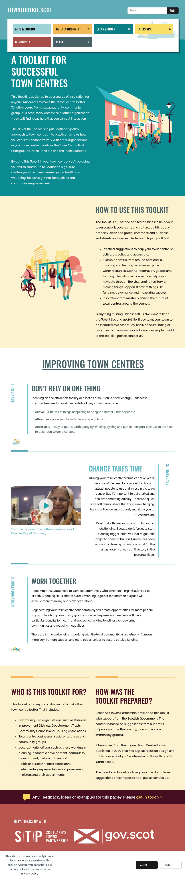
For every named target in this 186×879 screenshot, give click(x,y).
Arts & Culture (25, 29)
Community (22, 42)
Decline (168, 865)
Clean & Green (106, 29)
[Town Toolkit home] (29, 10)
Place (59, 42)
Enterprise (145, 29)
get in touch (147, 797)
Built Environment (68, 29)
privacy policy (29, 873)
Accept (143, 865)
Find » (173, 10)
